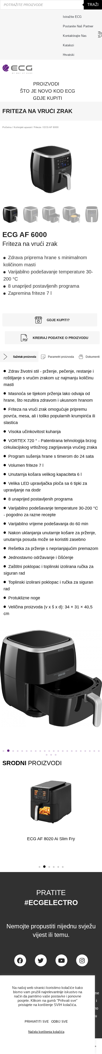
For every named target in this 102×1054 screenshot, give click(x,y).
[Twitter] (41, 960)
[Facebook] (20, 960)
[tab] (19, 356)
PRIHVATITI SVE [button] (37, 1021)
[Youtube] (61, 960)
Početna (7, 127)
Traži (92, 5)
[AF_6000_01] (51, 169)
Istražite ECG (72, 17)
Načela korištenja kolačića (46, 1032)
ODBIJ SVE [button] (59, 1021)
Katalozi (68, 45)
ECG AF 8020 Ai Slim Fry (51, 838)
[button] (3, 751)
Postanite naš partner (78, 26)
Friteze (37, 127)
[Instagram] (82, 960)
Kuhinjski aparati (23, 127)
